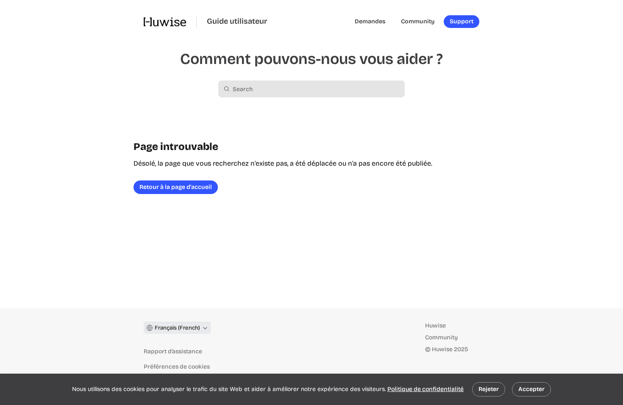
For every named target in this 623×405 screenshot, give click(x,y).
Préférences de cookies (177, 366)
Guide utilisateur (237, 21)
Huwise (435, 325)
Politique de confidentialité (425, 389)
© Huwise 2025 (446, 349)
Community (441, 337)
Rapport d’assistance (173, 351)
